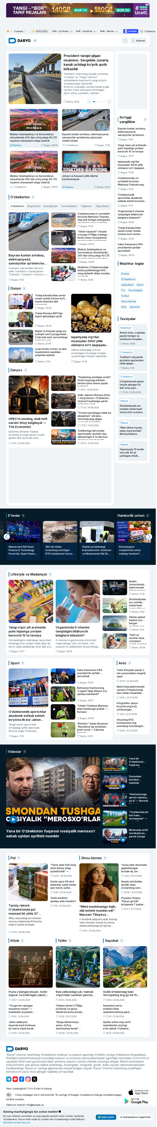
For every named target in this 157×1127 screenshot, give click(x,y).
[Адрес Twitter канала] (34, 1079)
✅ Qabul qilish (106, 1117)
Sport (140, 261)
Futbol (125, 272)
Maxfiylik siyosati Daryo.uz (16, 1122)
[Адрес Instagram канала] (28, 1079)
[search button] (125, 40)
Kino (123, 283)
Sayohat (135, 283)
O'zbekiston (128, 256)
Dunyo (125, 250)
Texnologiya (135, 267)
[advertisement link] (130, 31)
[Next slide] (105, 101)
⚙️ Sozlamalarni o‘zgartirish (135, 1117)
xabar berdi (66, 89)
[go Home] (17, 1048)
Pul (123, 267)
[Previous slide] (84, 101)
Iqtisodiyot (127, 261)
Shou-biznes (128, 278)
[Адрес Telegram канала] (8, 1079)
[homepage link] (20, 40)
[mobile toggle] (35, 41)
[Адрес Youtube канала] (15, 1079)
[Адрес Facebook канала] (21, 1079)
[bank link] (40, 31)
